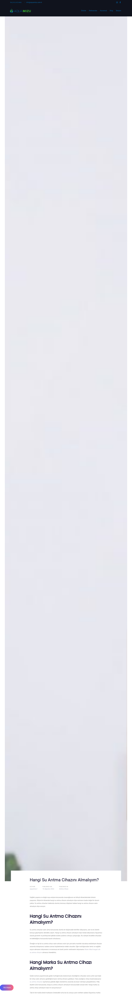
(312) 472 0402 (17, 2)
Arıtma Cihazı (63, 889)
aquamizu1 (33, 889)
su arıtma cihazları (36, 982)
